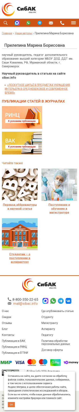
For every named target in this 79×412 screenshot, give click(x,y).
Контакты (8, 334)
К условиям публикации (21, 121)
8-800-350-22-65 (25, 299)
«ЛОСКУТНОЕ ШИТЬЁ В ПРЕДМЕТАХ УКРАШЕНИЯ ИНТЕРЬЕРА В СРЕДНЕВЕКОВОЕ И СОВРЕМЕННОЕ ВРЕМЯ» (37, 88)
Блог (5, 328)
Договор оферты (52, 349)
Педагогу (47, 334)
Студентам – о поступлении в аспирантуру (19, 258)
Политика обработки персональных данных (55, 342)
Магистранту (49, 323)
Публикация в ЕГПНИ (15, 352)
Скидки (6, 317)
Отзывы (7, 323)
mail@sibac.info (25, 303)
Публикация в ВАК (13, 340)
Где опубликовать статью (57, 311)
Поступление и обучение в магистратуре (59, 208)
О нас (5, 311)
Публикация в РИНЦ (14, 346)
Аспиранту (48, 328)
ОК (11, 404)
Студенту (47, 317)
